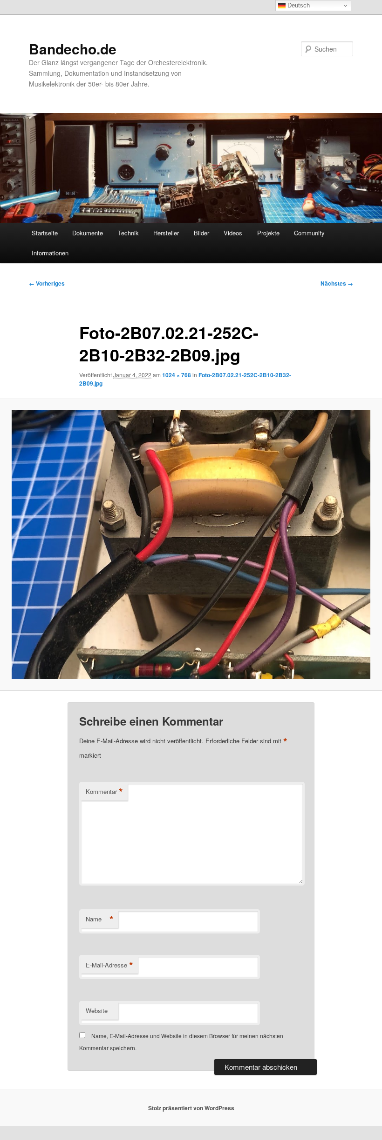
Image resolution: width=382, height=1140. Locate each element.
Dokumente (87, 232)
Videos (233, 232)
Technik (128, 232)
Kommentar (104, 791)
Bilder (201, 232)
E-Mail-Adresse (109, 965)
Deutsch (298, 5)
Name (100, 919)
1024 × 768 (176, 375)
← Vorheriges (47, 283)
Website (97, 1010)
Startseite (45, 232)
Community (309, 232)
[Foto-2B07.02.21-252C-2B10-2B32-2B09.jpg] (191, 544)
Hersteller (166, 232)
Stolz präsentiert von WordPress (191, 1108)
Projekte (268, 232)
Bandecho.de (72, 49)
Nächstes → (337, 283)
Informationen (50, 252)
